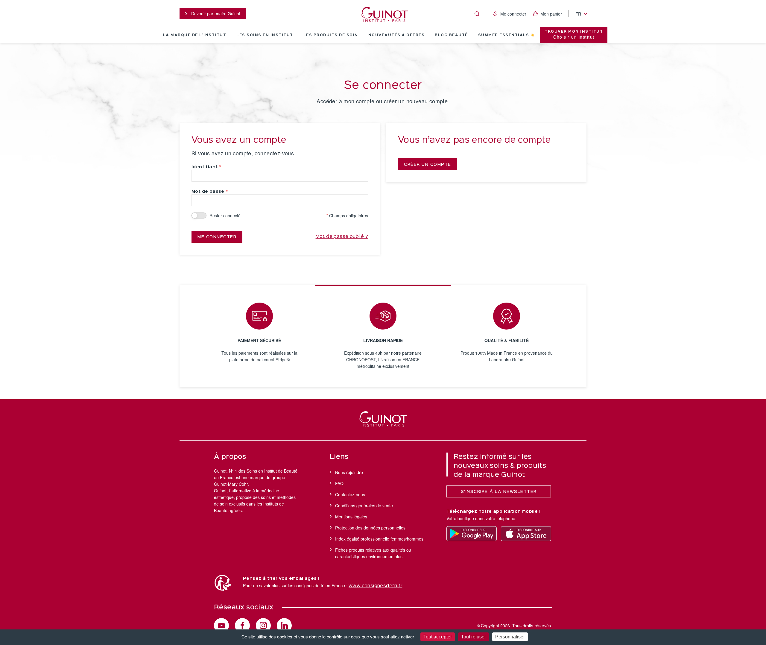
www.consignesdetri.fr (375, 586)
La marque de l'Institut (195, 35)
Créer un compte (427, 164)
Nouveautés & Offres (396, 35)
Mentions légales (351, 517)
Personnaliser (510, 636)
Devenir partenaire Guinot (215, 13)
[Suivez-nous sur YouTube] (221, 625)
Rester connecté (225, 215)
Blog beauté (451, 35)
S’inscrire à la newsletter (499, 492)
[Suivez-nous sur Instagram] (263, 625)
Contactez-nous (350, 494)
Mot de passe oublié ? (342, 237)
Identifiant (205, 167)
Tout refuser (473, 636)
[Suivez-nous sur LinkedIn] (284, 625)
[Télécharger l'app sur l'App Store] (526, 533)
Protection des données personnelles (370, 528)
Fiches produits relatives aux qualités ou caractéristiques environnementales (373, 553)
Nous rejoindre (349, 472)
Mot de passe (208, 191)
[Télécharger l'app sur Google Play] (471, 533)
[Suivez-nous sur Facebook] (242, 625)
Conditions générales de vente (364, 506)
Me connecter (216, 237)
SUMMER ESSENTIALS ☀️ (506, 35)
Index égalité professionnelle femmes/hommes (379, 539)
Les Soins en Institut (264, 35)
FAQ (339, 483)
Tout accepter (437, 636)
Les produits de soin (330, 35)
